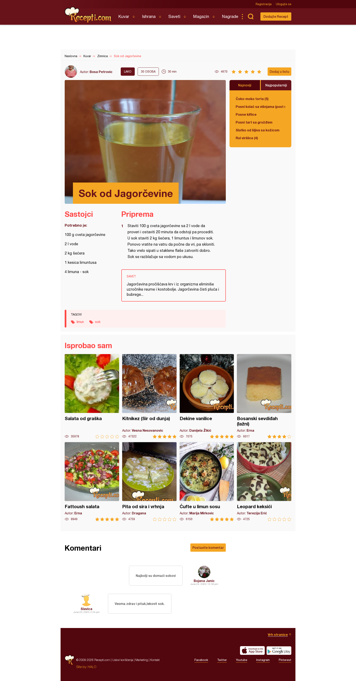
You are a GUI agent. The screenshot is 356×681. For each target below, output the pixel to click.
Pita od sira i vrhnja (149, 481)
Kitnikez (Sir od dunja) (149, 396)
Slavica (86, 609)
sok (98, 322)
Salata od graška (92, 396)
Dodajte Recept (275, 16)
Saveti (174, 16)
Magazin (201, 16)
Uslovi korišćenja (122, 660)
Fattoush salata (92, 481)
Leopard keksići (264, 481)
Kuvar (123, 16)
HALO (92, 667)
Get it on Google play (279, 650)
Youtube (241, 660)
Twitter (222, 660)
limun (80, 322)
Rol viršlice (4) (247, 138)
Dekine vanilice (207, 396)
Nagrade (230, 16)
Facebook (201, 660)
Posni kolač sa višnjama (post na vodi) (260, 106)
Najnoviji (244, 85)
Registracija (264, 4)
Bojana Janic (204, 581)
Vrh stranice (278, 634)
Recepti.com (88, 15)
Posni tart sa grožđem (254, 122)
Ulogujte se (283, 4)
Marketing (141, 660)
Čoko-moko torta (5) (252, 99)
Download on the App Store (252, 650)
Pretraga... (250, 16)
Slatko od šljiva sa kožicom (257, 130)
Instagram (263, 660)
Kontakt (155, 660)
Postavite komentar (208, 547)
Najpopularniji (276, 85)
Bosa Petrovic (101, 72)
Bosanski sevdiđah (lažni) (264, 396)
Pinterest (285, 660)
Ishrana (149, 16)
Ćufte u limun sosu (207, 481)
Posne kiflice (246, 114)
